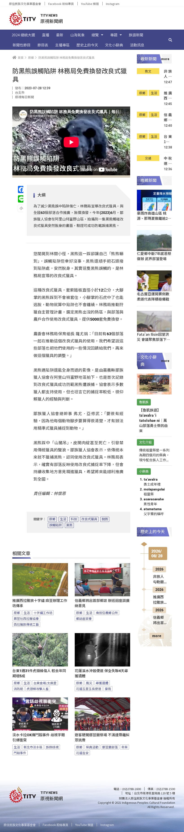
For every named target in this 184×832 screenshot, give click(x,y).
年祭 (124, 747)
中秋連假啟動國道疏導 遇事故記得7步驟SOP (168, 161)
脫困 (105, 519)
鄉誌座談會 (84, 618)
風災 (89, 683)
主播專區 (62, 45)
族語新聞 (136, 34)
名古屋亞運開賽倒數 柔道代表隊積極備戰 (153, 296)
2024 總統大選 (23, 34)
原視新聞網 (51, 21)
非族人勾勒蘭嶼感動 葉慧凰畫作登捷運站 (168, 74)
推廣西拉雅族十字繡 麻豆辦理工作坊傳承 (39, 603)
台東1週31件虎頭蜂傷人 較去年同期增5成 (39, 673)
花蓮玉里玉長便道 (88, 688)
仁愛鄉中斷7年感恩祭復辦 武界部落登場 (154, 256)
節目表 (42, 45)
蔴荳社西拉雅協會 (26, 618)
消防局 (18, 688)
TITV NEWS (49, 15)
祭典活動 (92, 747)
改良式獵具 (89, 519)
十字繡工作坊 (42, 612)
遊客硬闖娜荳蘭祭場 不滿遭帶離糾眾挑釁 (102, 737)
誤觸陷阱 (55, 525)
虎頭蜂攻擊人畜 (38, 688)
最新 (59, 34)
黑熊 (69, 525)
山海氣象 (77, 34)
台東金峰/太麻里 (45, 683)
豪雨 (108, 688)
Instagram (112, 4)
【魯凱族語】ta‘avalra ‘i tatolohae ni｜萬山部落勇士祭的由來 (153, 420)
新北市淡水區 (33, 747)
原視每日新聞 (24, 97)
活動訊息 (137, 45)
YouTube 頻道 (90, 4)
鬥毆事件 (20, 753)
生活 (63, 519)
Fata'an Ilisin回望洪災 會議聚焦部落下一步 (153, 339)
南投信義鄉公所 (107, 612)
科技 (74, 519)
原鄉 (52, 519)
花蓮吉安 (82, 753)
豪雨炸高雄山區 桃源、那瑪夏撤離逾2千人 (154, 218)
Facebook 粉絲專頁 (61, 4)
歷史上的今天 (87, 45)
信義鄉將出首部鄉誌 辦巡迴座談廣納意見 (102, 603)
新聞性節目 (22, 45)
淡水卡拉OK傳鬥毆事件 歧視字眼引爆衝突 (38, 737)
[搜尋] (170, 39)
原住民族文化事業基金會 (25, 4)
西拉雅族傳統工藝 (26, 624)
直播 (45, 34)
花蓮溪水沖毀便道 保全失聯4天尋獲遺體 (101, 673)
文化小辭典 (114, 45)
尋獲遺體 (102, 683)
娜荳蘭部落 (110, 747)
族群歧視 (52, 747)
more (156, 636)
